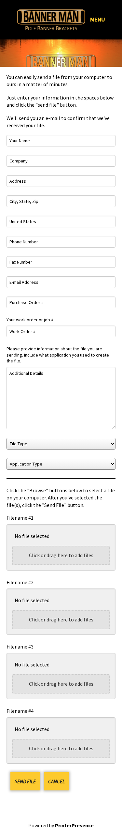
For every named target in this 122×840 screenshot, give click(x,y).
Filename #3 (20, 646)
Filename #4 (20, 711)
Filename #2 (20, 582)
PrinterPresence (74, 825)
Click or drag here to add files (61, 555)
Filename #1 (20, 517)
